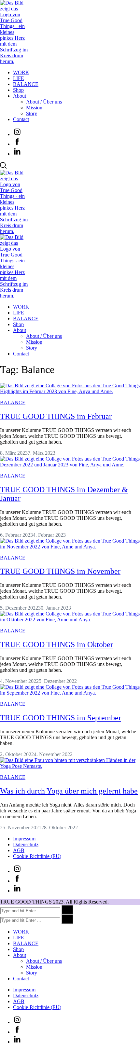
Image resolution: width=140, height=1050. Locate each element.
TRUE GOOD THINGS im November (60, 571)
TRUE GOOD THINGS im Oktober (56, 644)
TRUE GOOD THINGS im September (60, 717)
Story (31, 113)
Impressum (24, 838)
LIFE (18, 78)
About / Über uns (44, 101)
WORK (21, 72)
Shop (18, 90)
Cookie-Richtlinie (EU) (37, 856)
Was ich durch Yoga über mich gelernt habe (69, 791)
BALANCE (25, 84)
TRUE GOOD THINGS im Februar (56, 416)
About (19, 96)
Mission (34, 107)
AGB (18, 850)
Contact (21, 119)
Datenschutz (25, 844)
